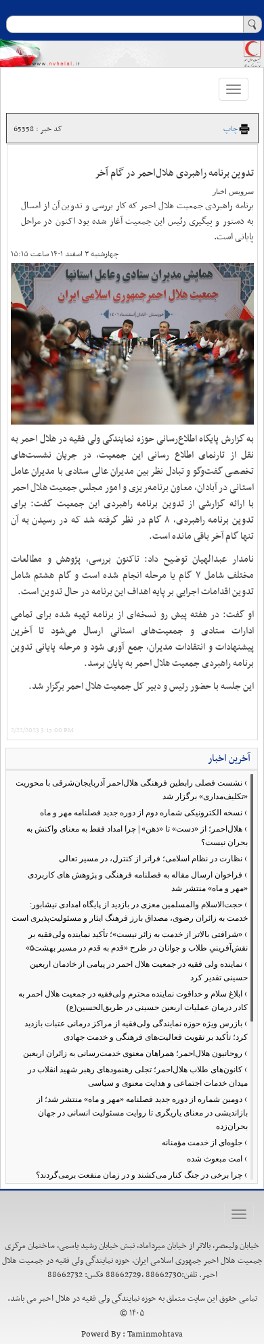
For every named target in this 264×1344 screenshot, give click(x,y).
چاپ (230, 129)
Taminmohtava (155, 1334)
